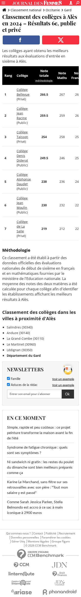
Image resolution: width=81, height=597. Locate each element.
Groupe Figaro (61, 541)
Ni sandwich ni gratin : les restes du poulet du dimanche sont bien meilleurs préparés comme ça (40, 467)
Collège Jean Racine (22, 113)
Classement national (26, 10)
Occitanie (53, 10)
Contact (38, 533)
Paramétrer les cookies (56, 537)
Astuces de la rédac (24, 385)
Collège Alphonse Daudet (24, 179)
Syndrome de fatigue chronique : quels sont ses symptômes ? (37, 450)
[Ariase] (21, 591)
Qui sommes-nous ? (18, 533)
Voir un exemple (63, 379)
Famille (15, 379)
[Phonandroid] (59, 592)
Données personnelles (25, 537)
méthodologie (44, 80)
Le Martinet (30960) (21, 344)
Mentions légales (38, 541)
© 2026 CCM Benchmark (40, 545)
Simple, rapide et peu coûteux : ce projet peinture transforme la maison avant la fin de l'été (40, 433)
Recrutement (67, 533)
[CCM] (21, 565)
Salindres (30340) (20, 327)
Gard (68, 10)
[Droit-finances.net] (59, 574)
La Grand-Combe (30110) (25, 338)
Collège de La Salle (22, 226)
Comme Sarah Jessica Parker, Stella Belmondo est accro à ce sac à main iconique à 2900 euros (35, 507)
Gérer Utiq (18, 541)
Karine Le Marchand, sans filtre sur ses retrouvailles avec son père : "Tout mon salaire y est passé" (37, 487)
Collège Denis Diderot (22, 156)
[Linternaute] (21, 574)
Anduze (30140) (18, 333)
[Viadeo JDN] (59, 583)
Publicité (51, 533)
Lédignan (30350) (19, 350)
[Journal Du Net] (59, 565)
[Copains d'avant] (21, 583)
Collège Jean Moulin (22, 203)
